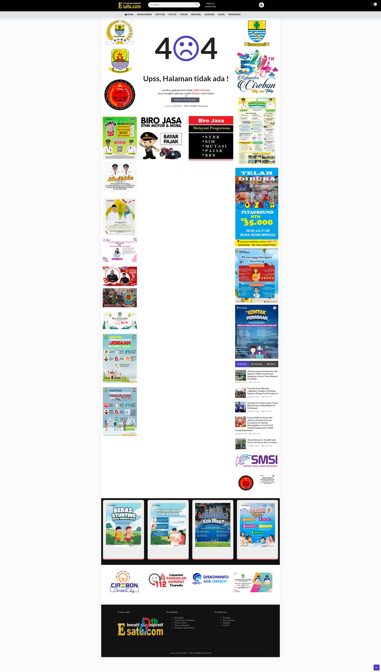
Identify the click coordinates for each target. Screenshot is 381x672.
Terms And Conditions (184, 620)
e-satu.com (169, 106)
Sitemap (226, 617)
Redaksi (226, 622)
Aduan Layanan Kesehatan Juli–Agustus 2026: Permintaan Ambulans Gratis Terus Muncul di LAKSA (262, 375)
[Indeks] (261, 5)
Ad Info (226, 625)
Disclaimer (179, 617)
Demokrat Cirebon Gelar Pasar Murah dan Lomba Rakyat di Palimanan (262, 405)
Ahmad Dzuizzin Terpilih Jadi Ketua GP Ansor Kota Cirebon (262, 441)
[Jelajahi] (374, 4)
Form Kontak (229, 620)
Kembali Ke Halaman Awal (185, 100)
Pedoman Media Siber (184, 627)
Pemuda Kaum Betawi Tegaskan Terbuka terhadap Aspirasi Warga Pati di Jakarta (262, 391)
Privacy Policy (180, 622)
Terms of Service (182, 625)
